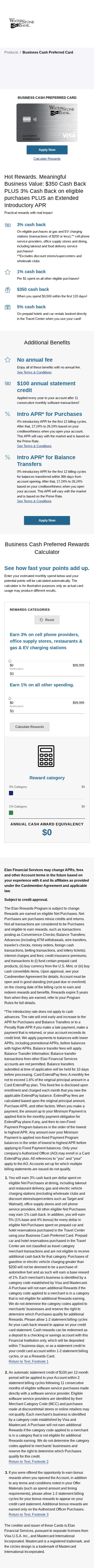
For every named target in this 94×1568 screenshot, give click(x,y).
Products (11, 52)
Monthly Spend (16, 669)
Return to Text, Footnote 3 (29, 1514)
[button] (47, 158)
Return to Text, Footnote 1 (29, 1361)
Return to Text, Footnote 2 (29, 1461)
